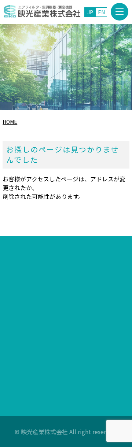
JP (90, 12)
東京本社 (52, 295)
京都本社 (53, 332)
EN (101, 12)
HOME (10, 121)
